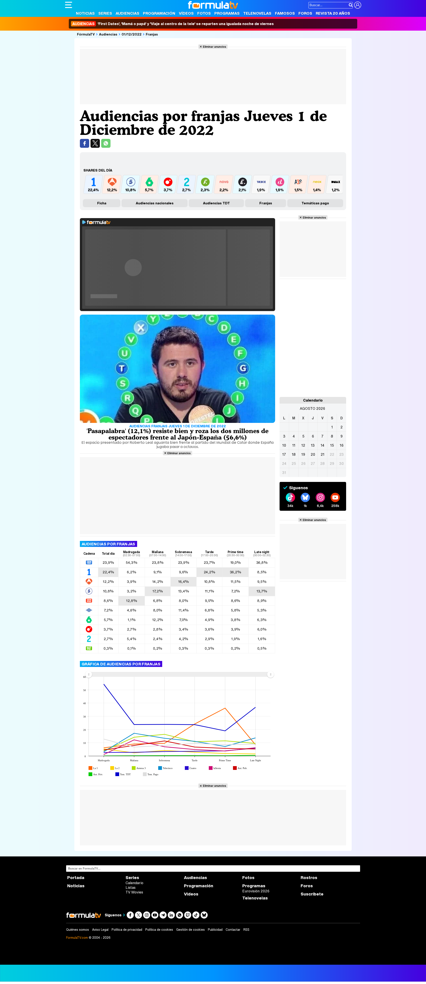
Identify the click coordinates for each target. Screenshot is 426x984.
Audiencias (127, 13)
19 (303, 454)
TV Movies (134, 892)
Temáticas (315, 203)
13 (313, 445)
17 (284, 454)
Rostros (309, 877)
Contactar (233, 929)
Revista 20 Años (333, 13)
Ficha (101, 203)
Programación (159, 13)
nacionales (155, 203)
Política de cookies (159, 929)
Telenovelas (257, 13)
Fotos (204, 13)
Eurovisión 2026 (255, 891)
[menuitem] (179, 674)
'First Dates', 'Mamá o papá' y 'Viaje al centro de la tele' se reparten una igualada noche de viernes (173, 23)
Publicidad (215, 929)
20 (313, 454)
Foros (305, 13)
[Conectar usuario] (357, 5)
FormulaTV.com (77, 937)
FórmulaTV (86, 34)
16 (341, 445)
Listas (131, 887)
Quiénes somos (77, 929)
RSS (246, 929)
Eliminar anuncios (214, 47)
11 (293, 445)
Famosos (285, 13)
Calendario (134, 882)
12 (303, 445)
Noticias (85, 13)
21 (322, 454)
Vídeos (186, 13)
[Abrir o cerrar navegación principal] (68, 5)
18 (294, 454)
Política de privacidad (127, 929)
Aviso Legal (100, 929)
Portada (75, 877)
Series (105, 13)
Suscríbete (312, 894)
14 (322, 445)
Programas (227, 13)
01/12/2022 (132, 34)
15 (332, 445)
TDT (216, 203)
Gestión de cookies (190, 929)
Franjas (152, 34)
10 (284, 445)
